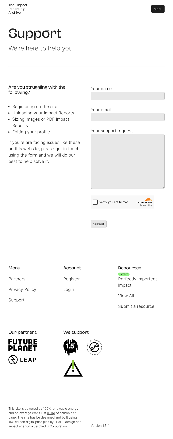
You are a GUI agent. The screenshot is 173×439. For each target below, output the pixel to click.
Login (68, 289)
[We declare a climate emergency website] (72, 347)
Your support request (112, 130)
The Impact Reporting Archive (17, 8)
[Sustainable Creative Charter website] (96, 347)
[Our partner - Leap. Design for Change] (24, 359)
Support (16, 300)
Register (71, 278)
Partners (16, 278)
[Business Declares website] (75, 368)
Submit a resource (136, 306)
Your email (101, 109)
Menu (158, 9)
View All (126, 295)
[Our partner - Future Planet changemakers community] (24, 345)
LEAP (58, 422)
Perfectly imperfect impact (137, 281)
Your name (101, 88)
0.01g (51, 413)
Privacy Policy (22, 289)
